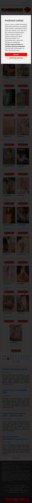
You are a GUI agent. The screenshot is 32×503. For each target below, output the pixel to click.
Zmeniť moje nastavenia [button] (16, 58)
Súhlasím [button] (16, 54)
